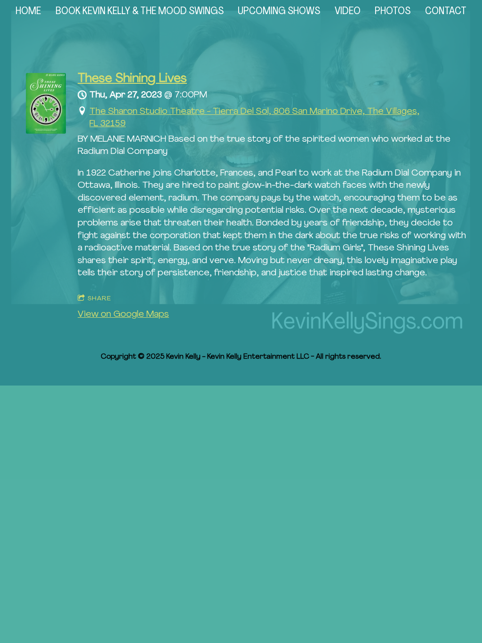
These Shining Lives (132, 78)
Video (348, 11)
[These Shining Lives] (46, 131)
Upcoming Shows (279, 11)
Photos (392, 11)
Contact (445, 11)
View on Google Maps (123, 314)
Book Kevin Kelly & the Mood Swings (140, 11)
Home (28, 11)
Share (99, 298)
